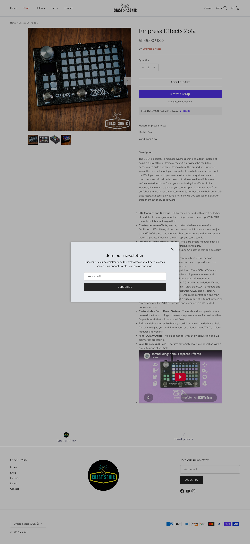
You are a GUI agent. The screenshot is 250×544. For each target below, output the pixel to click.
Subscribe (125, 287)
